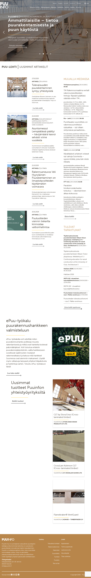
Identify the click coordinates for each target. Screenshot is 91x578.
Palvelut (55, 3)
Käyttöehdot (65, 543)
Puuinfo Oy (72, 3)
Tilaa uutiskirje (65, 556)
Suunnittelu (60, 7)
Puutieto (72, 7)
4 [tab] (50, 53)
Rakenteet (53, 7)
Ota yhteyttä (65, 553)
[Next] (88, 31)
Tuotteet (67, 7)
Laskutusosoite (66, 550)
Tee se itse (78, 7)
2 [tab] (43, 53)
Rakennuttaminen (45, 7)
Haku (79, 3)
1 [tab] (39, 53)
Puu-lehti (66, 3)
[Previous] (3, 31)
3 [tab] (46, 53)
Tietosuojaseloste (66, 547)
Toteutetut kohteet (35, 7)
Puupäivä (60, 3)
